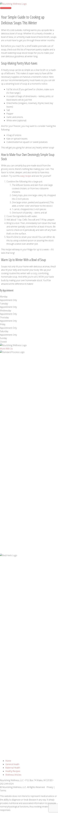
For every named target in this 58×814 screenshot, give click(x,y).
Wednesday (5, 310)
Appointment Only (8, 300)
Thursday (4, 317)
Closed (3, 341)
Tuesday (4, 303)
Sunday (3, 338)
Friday (2, 324)
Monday (3, 296)
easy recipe (25, 175)
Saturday (4, 331)
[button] (6, 348)
